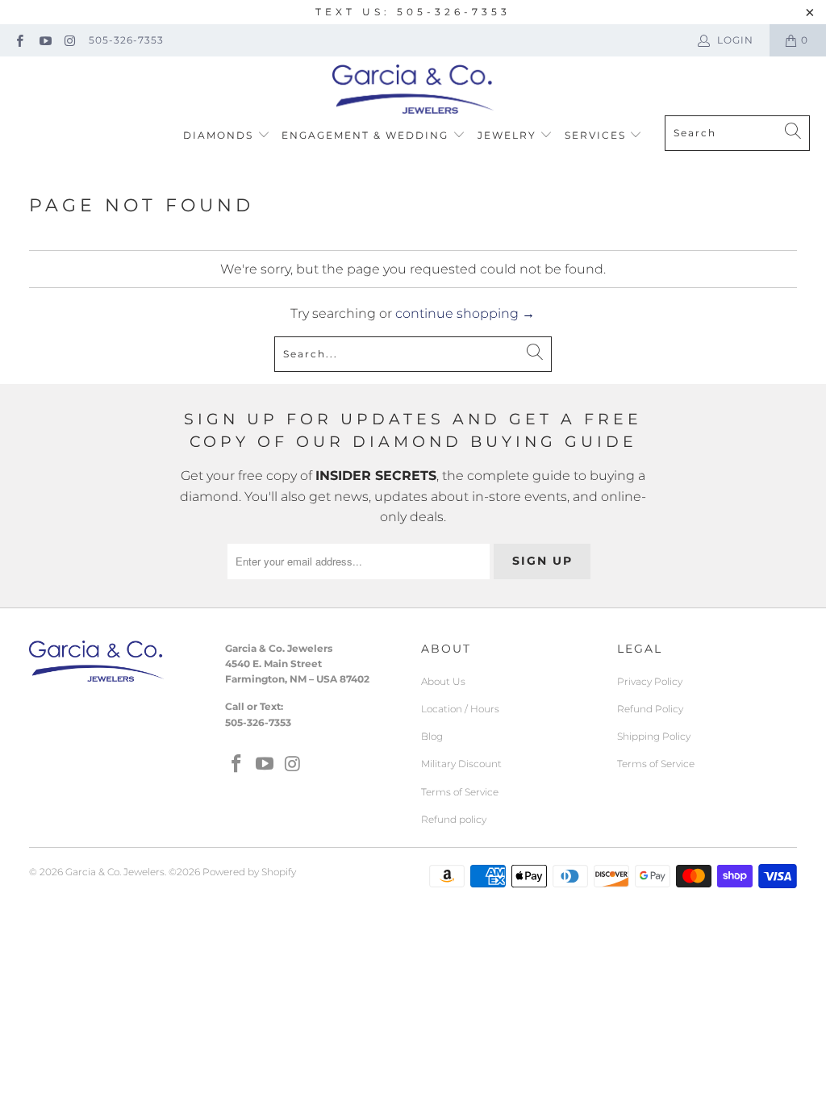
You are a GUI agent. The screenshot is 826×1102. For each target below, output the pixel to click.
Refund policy (453, 819)
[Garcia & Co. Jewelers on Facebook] (19, 40)
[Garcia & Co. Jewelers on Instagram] (70, 40)
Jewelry (509, 135)
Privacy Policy (649, 681)
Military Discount (461, 764)
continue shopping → (465, 313)
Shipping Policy (653, 736)
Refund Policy (650, 709)
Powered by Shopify (249, 872)
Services (597, 135)
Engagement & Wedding (367, 135)
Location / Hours (460, 709)
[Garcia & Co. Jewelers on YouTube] (44, 40)
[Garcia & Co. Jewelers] (413, 90)
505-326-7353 (126, 40)
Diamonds (220, 135)
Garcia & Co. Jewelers (115, 872)
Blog (432, 736)
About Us (443, 681)
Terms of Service (460, 792)
